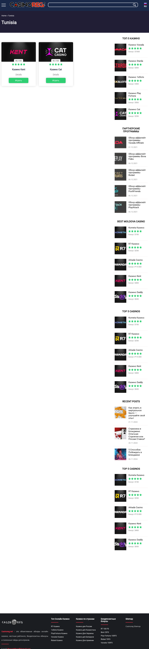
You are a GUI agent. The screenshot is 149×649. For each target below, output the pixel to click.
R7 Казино (55, 626)
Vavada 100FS (106, 643)
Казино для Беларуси (85, 637)
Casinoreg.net (7, 631)
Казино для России (84, 626)
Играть (18, 80)
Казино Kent (18, 69)
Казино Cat (56, 69)
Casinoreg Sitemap (133, 626)
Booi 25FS (105, 632)
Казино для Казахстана (86, 630)
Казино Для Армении (85, 640)
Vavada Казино (57, 637)
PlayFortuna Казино (59, 633)
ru (145, 6)
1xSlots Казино (57, 630)
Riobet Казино (57, 640)
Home (3, 16)
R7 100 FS (105, 629)
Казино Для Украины (85, 633)
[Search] (134, 4)
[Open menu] (3, 5)
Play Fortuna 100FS (109, 636)
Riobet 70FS (105, 639)
